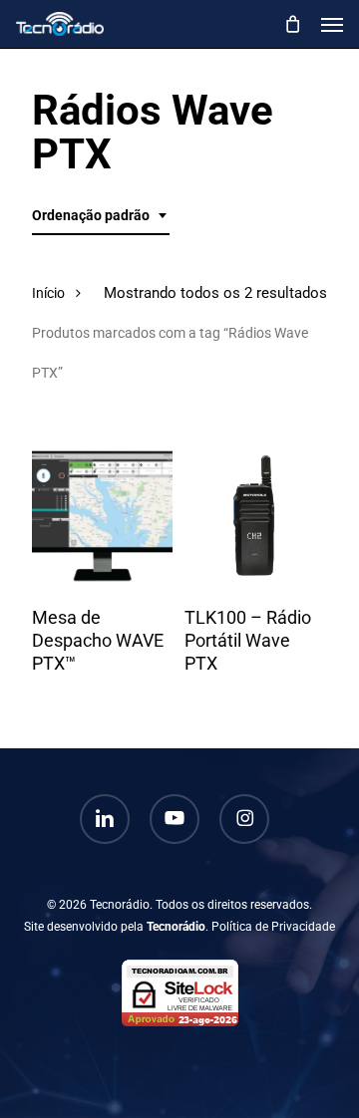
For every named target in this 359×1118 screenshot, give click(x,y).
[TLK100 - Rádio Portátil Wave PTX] (254, 515)
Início (48, 293)
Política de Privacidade (273, 927)
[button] (332, 24)
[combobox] (101, 215)
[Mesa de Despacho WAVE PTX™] (102, 515)
